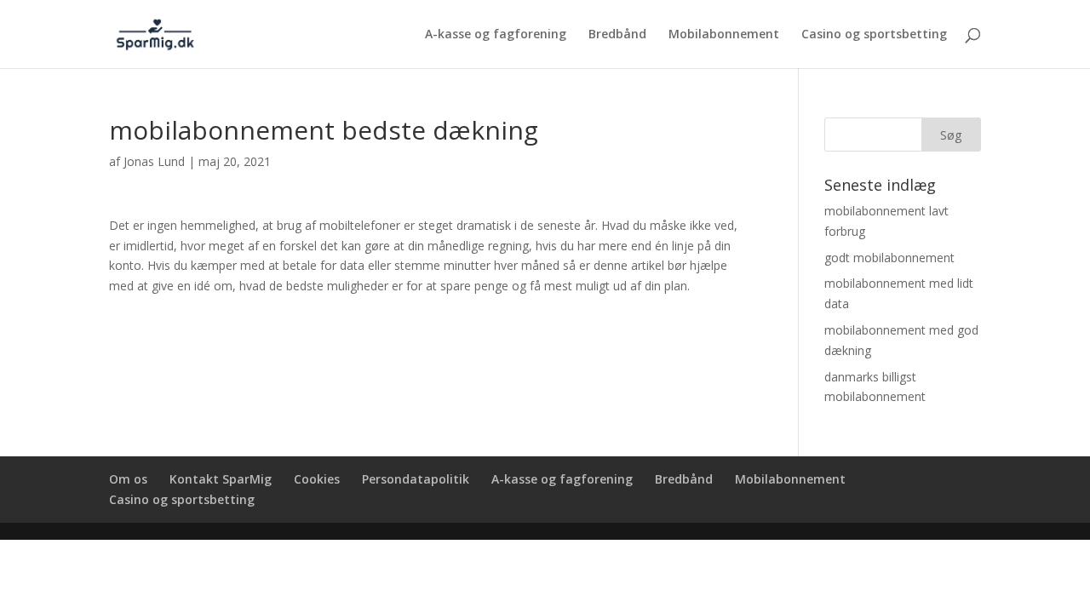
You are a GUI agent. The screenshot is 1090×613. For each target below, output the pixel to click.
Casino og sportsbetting (874, 35)
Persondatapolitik (415, 479)
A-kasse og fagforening (495, 35)
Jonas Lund (154, 161)
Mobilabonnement (723, 35)
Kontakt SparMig (220, 479)
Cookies (317, 479)
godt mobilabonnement (889, 257)
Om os (128, 479)
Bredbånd (617, 35)
